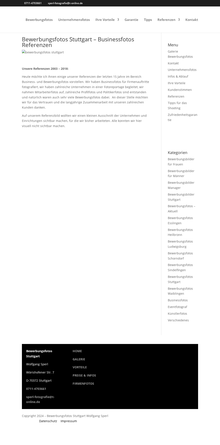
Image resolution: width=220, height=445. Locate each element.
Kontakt (191, 20)
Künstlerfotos (177, 313)
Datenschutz (48, 421)
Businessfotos (178, 300)
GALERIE (79, 359)
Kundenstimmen (180, 90)
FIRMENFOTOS (83, 383)
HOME (77, 351)
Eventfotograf (177, 307)
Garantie (131, 20)
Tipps (148, 20)
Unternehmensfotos (74, 20)
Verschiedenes (178, 320)
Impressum (69, 421)
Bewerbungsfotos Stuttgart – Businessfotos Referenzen (78, 42)
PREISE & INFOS (84, 375)
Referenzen (166, 20)
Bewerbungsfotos (39, 20)
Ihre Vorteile (105, 20)
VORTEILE (80, 367)
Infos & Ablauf (178, 76)
